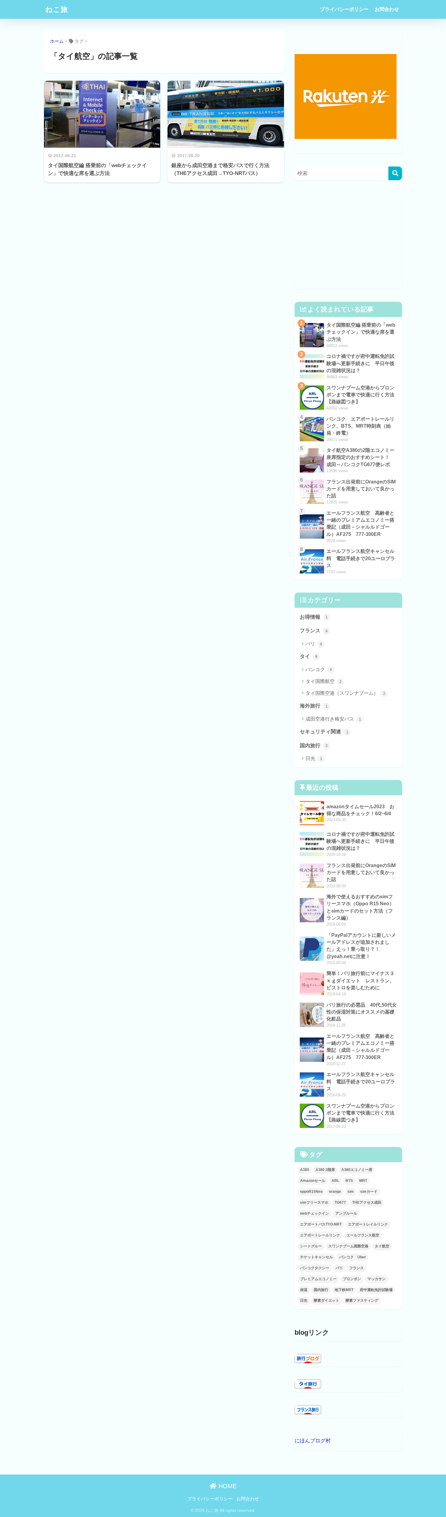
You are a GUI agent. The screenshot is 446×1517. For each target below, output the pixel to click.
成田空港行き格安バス (333, 719)
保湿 (303, 1290)
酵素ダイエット (326, 1300)
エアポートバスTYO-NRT (321, 1224)
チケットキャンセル (316, 1257)
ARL (335, 1181)
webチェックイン (314, 1213)
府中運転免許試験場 (376, 1290)
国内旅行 (314, 745)
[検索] (395, 173)
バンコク (319, 669)
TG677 (340, 1202)
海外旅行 (314, 706)
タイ (308, 656)
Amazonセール (312, 1181)
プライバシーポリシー (344, 9)
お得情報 (314, 617)
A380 (304, 1170)
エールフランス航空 (362, 1235)
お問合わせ (387, 9)
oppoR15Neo (311, 1191)
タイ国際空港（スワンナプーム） (345, 693)
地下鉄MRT (344, 1290)
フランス (314, 630)
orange (335, 1191)
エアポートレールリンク (320, 1235)
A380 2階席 (325, 1170)
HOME (227, 1486)
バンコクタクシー (314, 1268)
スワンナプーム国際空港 (348, 1246)
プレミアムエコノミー (318, 1279)
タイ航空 (382, 1246)
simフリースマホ (314, 1202)
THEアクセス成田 (366, 1202)
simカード (368, 1191)
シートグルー (311, 1246)
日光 (314, 758)
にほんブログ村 (313, 1441)
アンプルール (346, 1213)
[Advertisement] (348, 241)
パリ (314, 643)
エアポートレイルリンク (368, 1224)
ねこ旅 (57, 9)
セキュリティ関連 (324, 731)
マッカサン (376, 1279)
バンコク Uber (352, 1257)
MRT (363, 1181)
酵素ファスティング (362, 1300)
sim (350, 1191)
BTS (349, 1181)
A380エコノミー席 (356, 1170)
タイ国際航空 (324, 681)
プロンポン (352, 1279)
